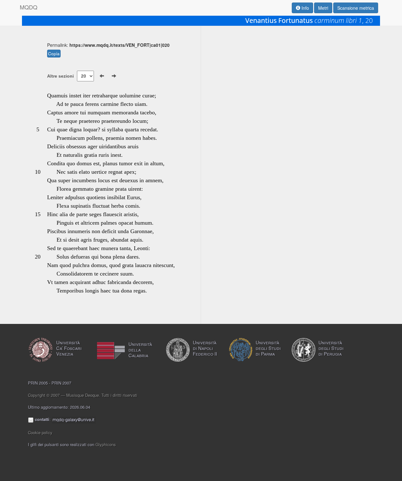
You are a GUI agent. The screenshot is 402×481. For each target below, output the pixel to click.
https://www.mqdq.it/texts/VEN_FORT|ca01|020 (119, 45)
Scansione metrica (355, 8)
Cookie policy (40, 432)
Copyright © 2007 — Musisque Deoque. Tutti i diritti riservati (82, 395)
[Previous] (101, 76)
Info (304, 8)
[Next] (114, 76)
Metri (323, 8)
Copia (54, 54)
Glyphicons (105, 444)
